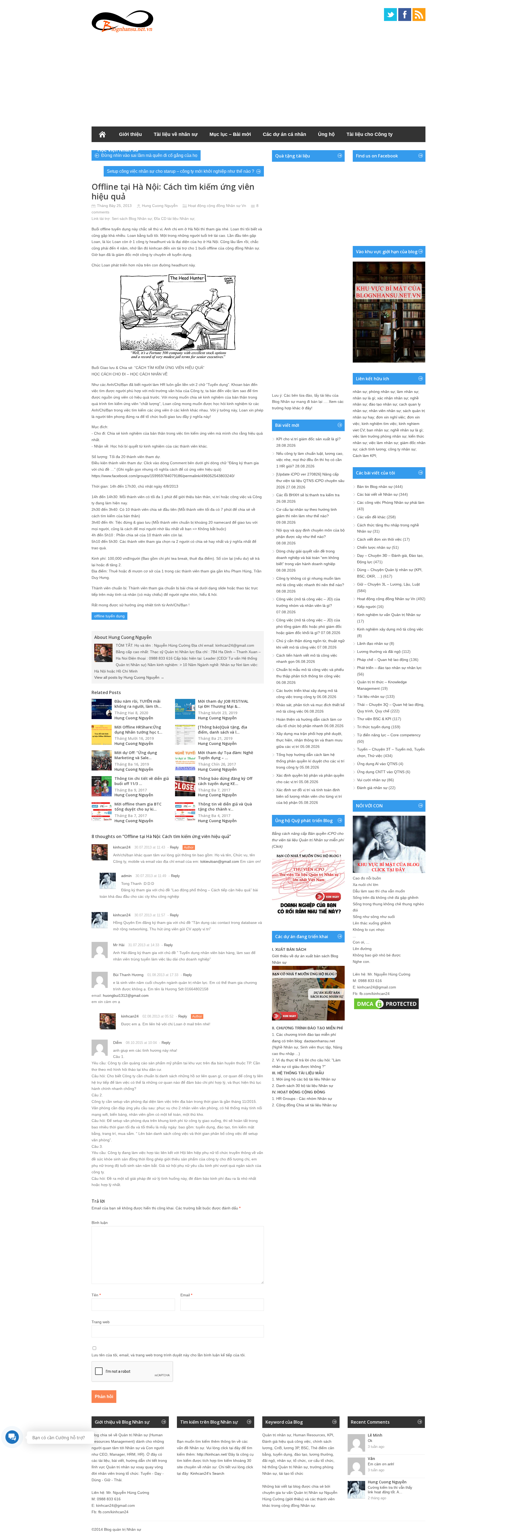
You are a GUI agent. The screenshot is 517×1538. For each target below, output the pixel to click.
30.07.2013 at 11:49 (150, 876)
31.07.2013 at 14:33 (143, 945)
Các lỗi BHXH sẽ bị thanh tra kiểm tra (308, 495)
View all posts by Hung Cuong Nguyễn (129, 677)
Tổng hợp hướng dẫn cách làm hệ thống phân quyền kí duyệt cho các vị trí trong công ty (310, 761)
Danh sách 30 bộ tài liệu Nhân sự (304, 1085)
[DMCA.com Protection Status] (386, 1009)
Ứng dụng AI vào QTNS (377, 764)
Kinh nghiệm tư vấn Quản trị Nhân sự (389, 615)
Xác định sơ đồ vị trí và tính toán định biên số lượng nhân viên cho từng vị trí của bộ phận (309, 796)
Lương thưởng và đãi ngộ (379, 651)
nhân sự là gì (364, 398)
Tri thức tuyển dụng (373, 727)
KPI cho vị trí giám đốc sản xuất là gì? (308, 439)
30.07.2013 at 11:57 (149, 915)
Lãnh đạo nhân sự (372, 643)
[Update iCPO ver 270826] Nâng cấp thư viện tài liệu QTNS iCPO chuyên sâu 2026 (310, 480)
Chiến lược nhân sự (374, 547)
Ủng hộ (326, 134)
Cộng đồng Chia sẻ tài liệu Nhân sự (306, 1105)
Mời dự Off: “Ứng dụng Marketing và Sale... (135, 755)
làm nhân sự (407, 391)
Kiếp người (366, 606)
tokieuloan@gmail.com (219, 861)
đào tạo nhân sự (383, 404)
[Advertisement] (258, 78)
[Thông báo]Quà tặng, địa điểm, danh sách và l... (222, 729)
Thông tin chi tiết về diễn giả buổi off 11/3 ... (141, 781)
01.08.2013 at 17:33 (162, 975)
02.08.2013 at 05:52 (157, 1016)
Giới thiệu (130, 134)
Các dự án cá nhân (284, 134)
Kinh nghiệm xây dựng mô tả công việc (390, 629)
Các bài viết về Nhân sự (377, 494)
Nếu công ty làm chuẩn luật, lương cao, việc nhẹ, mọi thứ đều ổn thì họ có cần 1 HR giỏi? (309, 460)
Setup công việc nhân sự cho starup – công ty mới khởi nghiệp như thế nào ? (180, 171)
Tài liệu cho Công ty (370, 134)
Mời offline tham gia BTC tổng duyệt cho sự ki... (138, 806)
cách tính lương (372, 449)
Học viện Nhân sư (118, 150)
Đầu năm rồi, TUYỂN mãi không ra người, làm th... (138, 704)
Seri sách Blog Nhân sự (132, 218)
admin (126, 876)
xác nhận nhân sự (392, 398)
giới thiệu (294, 1499)
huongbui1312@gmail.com (126, 995)
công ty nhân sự (401, 449)
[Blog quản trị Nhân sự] (122, 20)
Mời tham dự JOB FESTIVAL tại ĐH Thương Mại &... (223, 704)
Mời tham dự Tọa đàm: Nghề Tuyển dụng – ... (225, 755)
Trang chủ (102, 134)
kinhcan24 (122, 847)
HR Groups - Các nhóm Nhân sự (304, 1098)
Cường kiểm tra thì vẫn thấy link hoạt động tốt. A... (390, 1490)
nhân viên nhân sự (385, 411)
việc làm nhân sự (383, 443)
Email (186, 1295)
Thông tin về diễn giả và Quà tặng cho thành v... (225, 806)
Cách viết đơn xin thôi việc (379, 539)
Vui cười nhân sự (371, 780)
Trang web (101, 1322)
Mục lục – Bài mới (230, 134)
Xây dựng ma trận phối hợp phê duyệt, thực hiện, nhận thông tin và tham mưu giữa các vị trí (309, 740)
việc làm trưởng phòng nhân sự (379, 436)
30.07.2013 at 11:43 (149, 847)
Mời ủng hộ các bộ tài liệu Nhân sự (306, 1079)
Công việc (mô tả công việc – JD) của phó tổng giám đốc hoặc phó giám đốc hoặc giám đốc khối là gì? (309, 626)
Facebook (404, 14)
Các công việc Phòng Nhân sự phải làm (390, 502)
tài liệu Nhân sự (180, 218)
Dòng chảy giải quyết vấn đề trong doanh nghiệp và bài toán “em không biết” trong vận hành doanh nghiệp (307, 557)
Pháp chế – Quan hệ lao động (382, 659)
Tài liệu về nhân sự (176, 134)
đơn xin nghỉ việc (390, 417)
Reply (174, 847)
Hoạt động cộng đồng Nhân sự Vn (217, 205)
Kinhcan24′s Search (207, 1473)
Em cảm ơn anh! (381, 1464)
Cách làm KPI (364, 455)
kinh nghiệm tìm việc (379, 423)
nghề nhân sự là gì (406, 430)
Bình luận (100, 1222)
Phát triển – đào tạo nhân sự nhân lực (389, 668)
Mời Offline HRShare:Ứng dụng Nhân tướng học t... (138, 729)
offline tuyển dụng (109, 616)
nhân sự (360, 391)
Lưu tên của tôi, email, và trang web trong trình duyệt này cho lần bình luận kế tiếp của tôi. (169, 1355)
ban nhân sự (377, 430)
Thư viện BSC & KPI (374, 719)
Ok (370, 1441)
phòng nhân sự (382, 391)
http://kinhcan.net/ (212, 1454)
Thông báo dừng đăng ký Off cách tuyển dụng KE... (225, 781)
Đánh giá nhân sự (372, 788)
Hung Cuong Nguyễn (160, 205)
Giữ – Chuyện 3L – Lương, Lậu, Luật (388, 584)
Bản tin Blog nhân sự (375, 486)
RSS (419, 14)
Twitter (390, 14)
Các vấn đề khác (371, 517)
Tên (96, 1295)
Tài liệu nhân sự (371, 696)
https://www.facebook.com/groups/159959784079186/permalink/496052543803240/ (163, 476)
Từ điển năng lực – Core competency (389, 735)
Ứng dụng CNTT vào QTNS (380, 772)
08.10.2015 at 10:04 (141, 1043)
